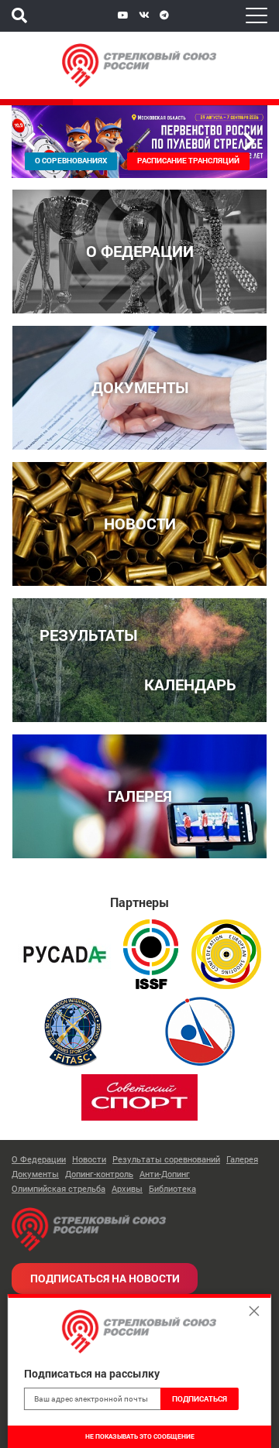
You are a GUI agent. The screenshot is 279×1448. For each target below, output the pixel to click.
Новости (89, 1159)
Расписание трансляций (188, 161)
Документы (35, 1173)
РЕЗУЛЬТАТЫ (88, 634)
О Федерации (39, 1159)
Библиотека (172, 1188)
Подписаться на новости (105, 1278)
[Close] (254, 1311)
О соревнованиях (71, 161)
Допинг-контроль (99, 1173)
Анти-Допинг (165, 1173)
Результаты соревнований (166, 1159)
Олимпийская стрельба (58, 1188)
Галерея (242, 1159)
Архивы (127, 1188)
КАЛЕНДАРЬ (190, 683)
